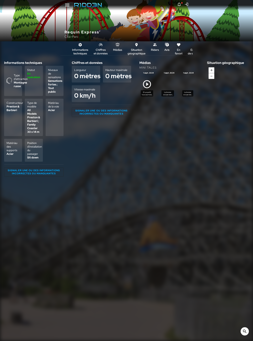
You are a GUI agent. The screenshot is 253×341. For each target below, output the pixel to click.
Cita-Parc (71, 37)
